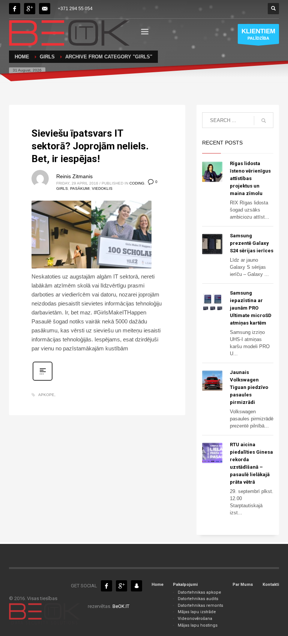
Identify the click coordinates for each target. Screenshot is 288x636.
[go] (263, 120)
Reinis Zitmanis (74, 176)
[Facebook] (14, 8)
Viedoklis (102, 188)
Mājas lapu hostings (198, 625)
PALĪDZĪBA (258, 34)
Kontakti (270, 584)
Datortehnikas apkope (199, 592)
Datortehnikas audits (198, 598)
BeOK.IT (120, 606)
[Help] (29, 8)
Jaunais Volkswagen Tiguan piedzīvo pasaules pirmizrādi (249, 387)
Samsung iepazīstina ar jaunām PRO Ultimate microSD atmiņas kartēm (251, 308)
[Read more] (43, 380)
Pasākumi (80, 188)
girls (62, 188)
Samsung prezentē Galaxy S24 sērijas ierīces (251, 243)
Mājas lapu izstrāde (197, 611)
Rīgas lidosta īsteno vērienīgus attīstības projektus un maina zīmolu (250, 178)
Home (158, 584)
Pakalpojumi (185, 584)
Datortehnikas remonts (200, 605)
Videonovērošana (195, 618)
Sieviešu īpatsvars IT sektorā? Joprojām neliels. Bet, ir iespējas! (90, 146)
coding (136, 183)
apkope (46, 395)
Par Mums (242, 584)
